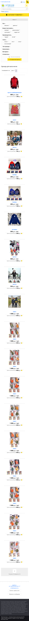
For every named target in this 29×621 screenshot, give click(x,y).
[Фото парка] (14, 301)
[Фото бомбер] (14, 164)
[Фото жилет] (14, 109)
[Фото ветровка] (14, 219)
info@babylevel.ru (14, 588)
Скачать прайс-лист (14, 590)
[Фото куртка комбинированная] (14, 82)
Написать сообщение (14, 594)
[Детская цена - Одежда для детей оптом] (7, 4)
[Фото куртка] (14, 137)
